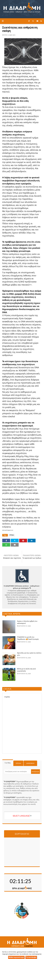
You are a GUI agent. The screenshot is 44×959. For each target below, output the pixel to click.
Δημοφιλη (30, 763)
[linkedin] (41, 21)
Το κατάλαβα (31, 957)
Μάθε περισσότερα (16, 957)
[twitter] (33, 21)
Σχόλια (18, 763)
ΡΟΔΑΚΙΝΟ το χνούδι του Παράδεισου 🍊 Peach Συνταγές (28, 638)
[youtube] (37, 21)
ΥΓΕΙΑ (11, 535)
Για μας (8, 763)
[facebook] (29, 21)
